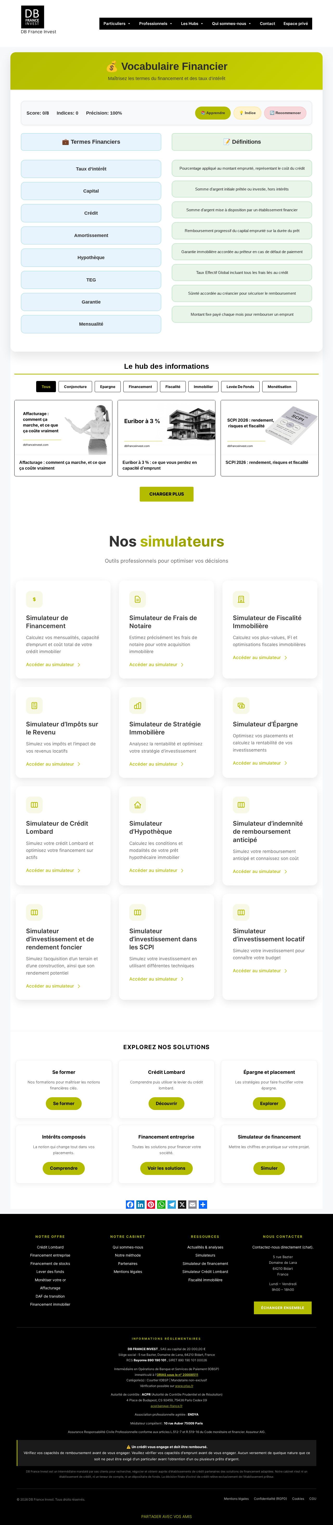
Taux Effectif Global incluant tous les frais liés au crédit (242, 272)
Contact (267, 23)
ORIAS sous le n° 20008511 (177, 1375)
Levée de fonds (240, 386)
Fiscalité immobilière (205, 1280)
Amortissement (91, 235)
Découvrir (166, 1103)
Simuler (269, 1168)
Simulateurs (205, 1255)
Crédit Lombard (50, 1247)
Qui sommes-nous (229, 23)
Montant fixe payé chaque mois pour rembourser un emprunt (242, 314)
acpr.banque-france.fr (166, 1406)
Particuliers (114, 23)
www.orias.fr (184, 1386)
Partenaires (127, 1263)
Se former (63, 1103)
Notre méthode (128, 1255)
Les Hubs (189, 23)
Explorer (269, 1103)
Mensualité (91, 324)
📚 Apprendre (213, 113)
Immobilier (203, 386)
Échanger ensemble (282, 1308)
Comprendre (64, 1168)
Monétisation (279, 386)
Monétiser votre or (50, 1280)
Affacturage (50, 1288)
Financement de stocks (50, 1263)
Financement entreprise (50, 1255)
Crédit (91, 213)
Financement (140, 386)
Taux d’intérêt (91, 169)
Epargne (107, 386)
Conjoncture (75, 386)
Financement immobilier (50, 1304)
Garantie (91, 302)
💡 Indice (247, 113)
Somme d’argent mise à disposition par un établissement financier (242, 210)
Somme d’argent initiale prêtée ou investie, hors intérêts (242, 189)
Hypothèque (91, 257)
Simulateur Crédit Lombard (205, 1271)
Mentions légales (128, 1271)
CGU (312, 1499)
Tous (46, 386)
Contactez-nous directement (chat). (282, 1247)
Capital (91, 191)
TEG (91, 279)
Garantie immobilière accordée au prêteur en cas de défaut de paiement (242, 251)
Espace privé (296, 23)
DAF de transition (50, 1296)
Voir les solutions (166, 1168)
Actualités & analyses (205, 1247)
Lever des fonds (50, 1271)
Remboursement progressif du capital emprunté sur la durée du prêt (242, 230)
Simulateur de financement (205, 1263)
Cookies (298, 1499)
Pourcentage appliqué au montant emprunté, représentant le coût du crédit (242, 168)
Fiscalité (172, 386)
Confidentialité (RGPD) (270, 1499)
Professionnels (153, 23)
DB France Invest (38, 31)
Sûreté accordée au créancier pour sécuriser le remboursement (242, 293)
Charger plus (166, 494)
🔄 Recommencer (285, 113)
